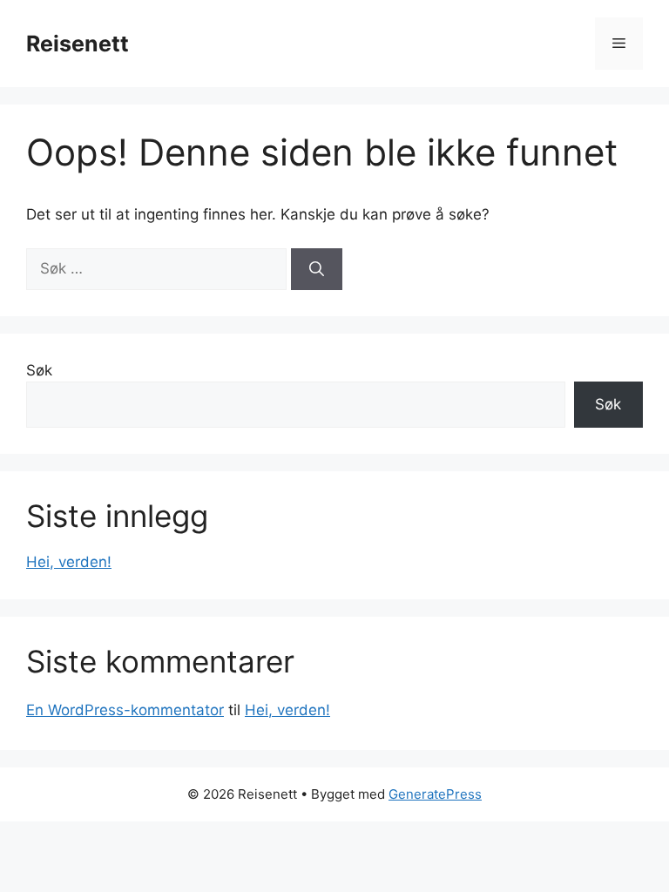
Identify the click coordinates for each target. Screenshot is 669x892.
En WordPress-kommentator (125, 710)
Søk (39, 370)
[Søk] (316, 269)
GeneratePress (435, 794)
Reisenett (77, 43)
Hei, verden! (69, 562)
